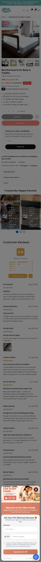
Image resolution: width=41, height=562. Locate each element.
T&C (4, 558)
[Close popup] (35, 489)
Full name (6, 525)
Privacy (9, 558)
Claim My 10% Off (20, 552)
